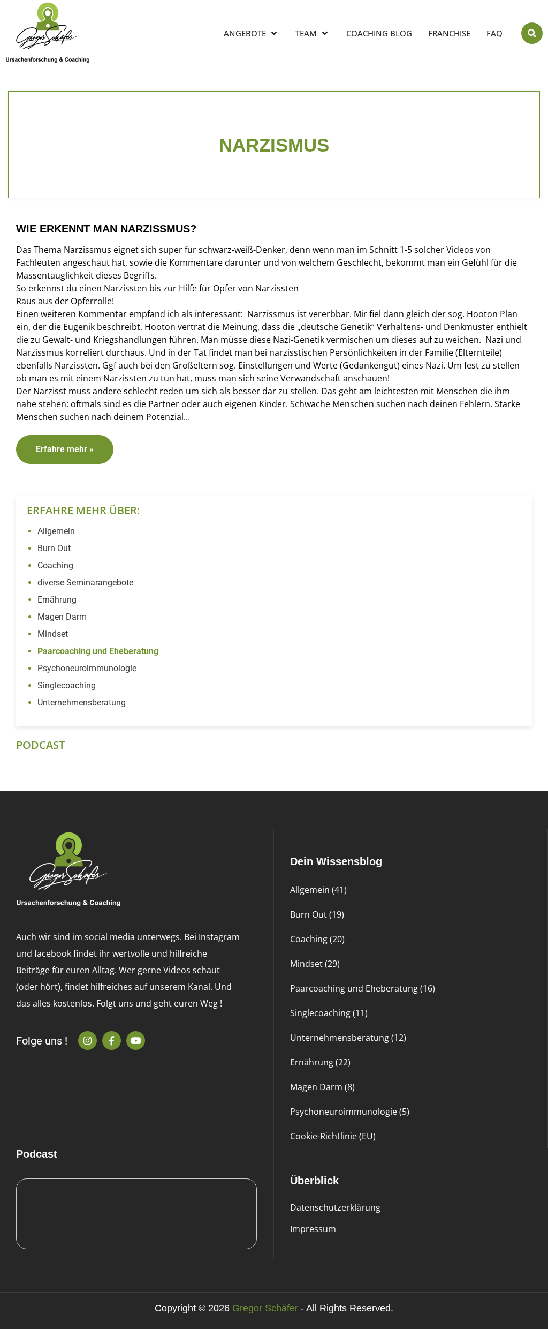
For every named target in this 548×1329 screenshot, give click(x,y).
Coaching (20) (317, 939)
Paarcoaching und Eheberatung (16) (362, 988)
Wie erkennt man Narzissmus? (106, 229)
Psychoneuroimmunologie (86, 668)
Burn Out (54, 548)
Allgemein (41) (318, 890)
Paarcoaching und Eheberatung (97, 651)
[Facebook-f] (111, 1040)
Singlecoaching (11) (329, 1013)
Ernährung (57, 600)
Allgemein (56, 531)
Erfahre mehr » (65, 449)
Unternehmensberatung (81, 702)
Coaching (55, 565)
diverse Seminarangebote (85, 582)
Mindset (52, 634)
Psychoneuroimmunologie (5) (349, 1111)
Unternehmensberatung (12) (348, 1037)
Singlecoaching (66, 685)
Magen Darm (62, 617)
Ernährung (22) (320, 1062)
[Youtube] (135, 1040)
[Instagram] (87, 1040)
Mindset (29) (315, 964)
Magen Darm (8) (322, 1087)
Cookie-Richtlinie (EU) (333, 1136)
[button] (532, 33)
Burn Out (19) (317, 914)
